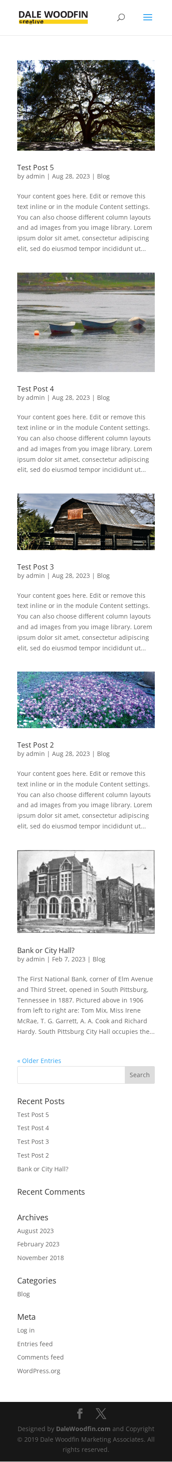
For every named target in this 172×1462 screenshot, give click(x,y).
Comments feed (40, 1357)
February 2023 (38, 1244)
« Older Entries (39, 1060)
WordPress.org (38, 1371)
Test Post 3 (35, 567)
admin (35, 176)
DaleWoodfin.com (83, 1428)
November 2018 (40, 1257)
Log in (26, 1330)
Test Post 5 (35, 167)
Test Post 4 (35, 389)
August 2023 (35, 1231)
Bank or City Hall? (46, 950)
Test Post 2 (35, 745)
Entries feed (35, 1344)
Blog (103, 176)
